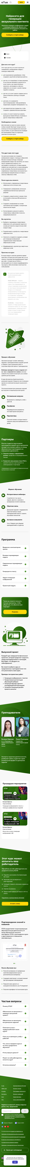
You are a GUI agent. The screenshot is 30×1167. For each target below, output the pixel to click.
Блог (2, 1097)
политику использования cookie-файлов (15, 1158)
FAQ (2, 1099)
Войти (21, 2)
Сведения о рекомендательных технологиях (12, 1145)
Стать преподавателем (19, 1099)
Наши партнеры (17, 1097)
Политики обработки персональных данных (14, 1115)
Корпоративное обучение (19, 1085)
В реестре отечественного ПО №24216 (11, 1139)
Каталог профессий (18, 1094)
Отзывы (3, 1091)
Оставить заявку (15, 903)
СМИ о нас (4, 1088)
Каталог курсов (17, 1088)
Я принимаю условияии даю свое (15, 1116)
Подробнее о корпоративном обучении (13, 898)
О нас (2, 1085)
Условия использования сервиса (9, 1142)
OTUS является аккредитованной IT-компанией (13, 1137)
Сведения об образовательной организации (12, 1134)
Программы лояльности (19, 1091)
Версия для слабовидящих (14, 1150)
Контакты (4, 1094)
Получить (15, 612)
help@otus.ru (17, 1131)
